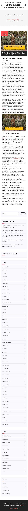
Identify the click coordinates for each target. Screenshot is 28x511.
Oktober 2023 (5, 378)
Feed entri (4, 487)
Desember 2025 (6, 293)
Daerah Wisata (6, 439)
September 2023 (6, 381)
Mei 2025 (4, 316)
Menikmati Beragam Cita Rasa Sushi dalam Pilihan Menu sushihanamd (12, 236)
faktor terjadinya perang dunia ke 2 (13, 53)
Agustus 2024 (5, 345)
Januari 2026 (5, 289)
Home (8, 19)
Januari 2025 (5, 329)
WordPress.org (6, 493)
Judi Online (4, 445)
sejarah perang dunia (10, 54)
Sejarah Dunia (15, 19)
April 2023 (4, 398)
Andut (4, 52)
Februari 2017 (5, 424)
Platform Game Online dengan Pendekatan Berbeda (13, 5)
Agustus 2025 (5, 306)
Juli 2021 (4, 417)
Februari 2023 (5, 401)
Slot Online (5, 462)
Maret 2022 (5, 404)
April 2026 (4, 280)
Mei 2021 (4, 420)
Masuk (4, 483)
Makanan (4, 452)
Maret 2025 (5, 322)
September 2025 (6, 302)
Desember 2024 (6, 332)
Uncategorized (6, 468)
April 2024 (4, 358)
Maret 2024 (5, 362)
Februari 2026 (5, 286)
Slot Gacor (20, 195)
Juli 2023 (4, 388)
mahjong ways (5, 449)
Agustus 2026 (5, 266)
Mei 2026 (4, 276)
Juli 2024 (4, 348)
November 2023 (6, 375)
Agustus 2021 (5, 414)
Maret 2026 (5, 283)
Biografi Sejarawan (6, 436)
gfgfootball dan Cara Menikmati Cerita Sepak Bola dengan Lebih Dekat (13, 226)
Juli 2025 (4, 309)
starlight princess (6, 465)
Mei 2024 (4, 355)
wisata (4, 472)
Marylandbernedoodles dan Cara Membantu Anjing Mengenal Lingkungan (13, 245)
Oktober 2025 (5, 299)
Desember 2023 (6, 371)
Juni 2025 (4, 312)
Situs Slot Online (6, 108)
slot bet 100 (5, 458)
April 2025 (4, 319)
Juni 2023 (4, 391)
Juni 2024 (4, 352)
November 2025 (6, 296)
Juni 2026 (4, 273)
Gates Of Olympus (6, 442)
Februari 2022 (5, 407)
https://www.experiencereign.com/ (10, 138)
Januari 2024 (5, 368)
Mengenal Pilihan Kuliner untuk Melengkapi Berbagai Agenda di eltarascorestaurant (12, 231)
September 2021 (6, 411)
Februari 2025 (5, 325)
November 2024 (6, 335)
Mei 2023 (4, 394)
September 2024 (6, 342)
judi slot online (16, 158)
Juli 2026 (4, 270)
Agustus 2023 (5, 384)
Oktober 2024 (5, 339)
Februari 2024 (5, 365)
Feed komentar (6, 490)
